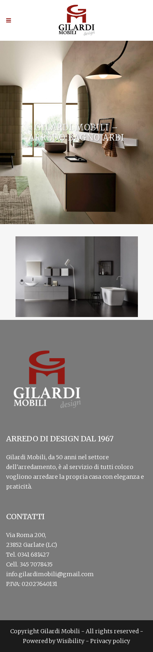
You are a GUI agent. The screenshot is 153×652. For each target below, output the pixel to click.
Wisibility (70, 641)
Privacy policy (110, 641)
